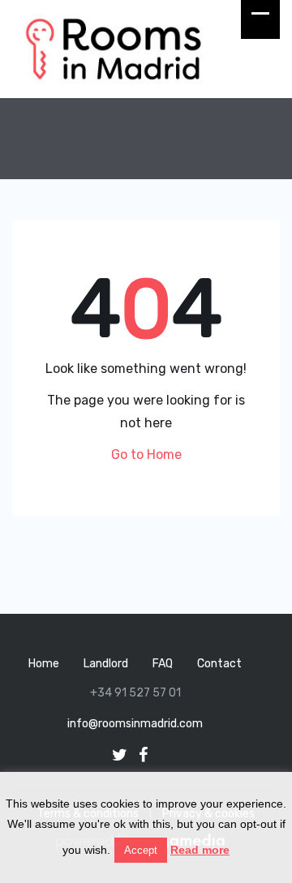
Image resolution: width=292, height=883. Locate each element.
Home (43, 664)
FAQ (162, 664)
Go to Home (146, 454)
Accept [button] (140, 850)
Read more (200, 849)
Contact (219, 664)
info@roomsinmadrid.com (135, 724)
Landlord (106, 664)
